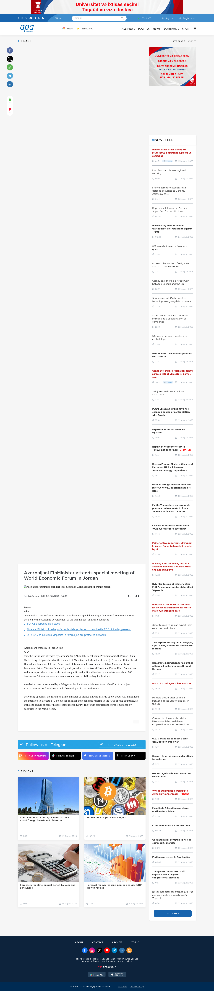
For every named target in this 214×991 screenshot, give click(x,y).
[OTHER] (193, 29)
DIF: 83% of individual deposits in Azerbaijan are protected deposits (66, 634)
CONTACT (97, 942)
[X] (26, 18)
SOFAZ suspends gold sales (43, 623)
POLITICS (144, 28)
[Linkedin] (39, 18)
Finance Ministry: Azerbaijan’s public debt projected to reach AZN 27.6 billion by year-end (79, 629)
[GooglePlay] (97, 975)
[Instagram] (22, 18)
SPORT (186, 28)
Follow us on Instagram (35, 756)
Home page (177, 41)
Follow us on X (128, 756)
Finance (191, 41)
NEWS (157, 28)
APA (26, 611)
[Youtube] (30, 18)
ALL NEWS (128, 28)
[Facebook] (18, 18)
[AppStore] (117, 975)
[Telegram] (35, 18)
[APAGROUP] (107, 967)
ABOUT (79, 942)
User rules (122, 987)
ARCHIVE (117, 942)
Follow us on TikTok (65, 756)
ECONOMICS (171, 28)
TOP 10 (135, 942)
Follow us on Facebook (99, 756)
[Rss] (43, 18)
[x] (99, 950)
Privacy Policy (137, 987)
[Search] (122, 18)
